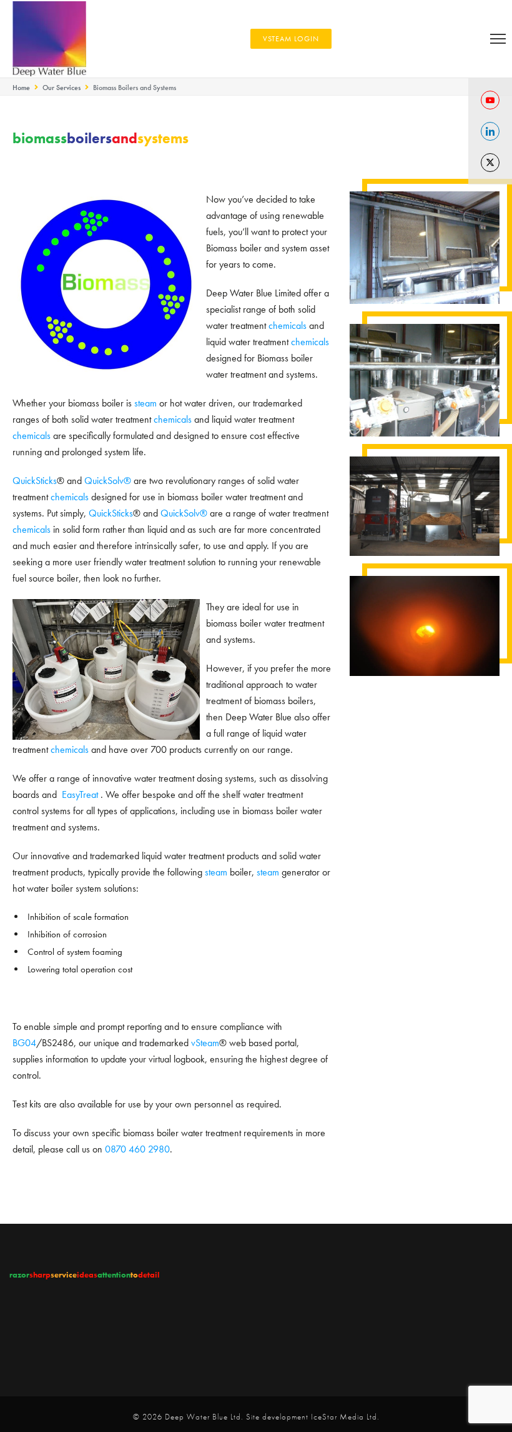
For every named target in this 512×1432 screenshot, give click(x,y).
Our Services (61, 88)
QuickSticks (34, 480)
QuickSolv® (107, 480)
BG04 (24, 1042)
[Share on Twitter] (490, 162)
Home (21, 88)
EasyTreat (80, 794)
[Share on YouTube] (490, 100)
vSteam (205, 1042)
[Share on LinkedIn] (490, 131)
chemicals (287, 325)
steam (145, 403)
